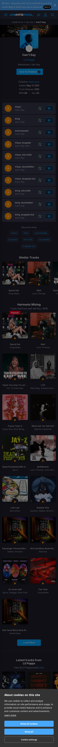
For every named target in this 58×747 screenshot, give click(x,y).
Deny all (29, 731)
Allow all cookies (28, 723)
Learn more (10, 715)
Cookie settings (29, 739)
